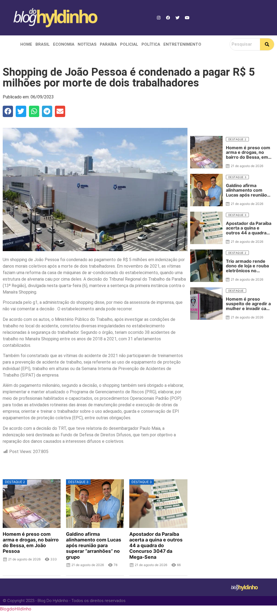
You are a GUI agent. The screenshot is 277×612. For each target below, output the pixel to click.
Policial (129, 44)
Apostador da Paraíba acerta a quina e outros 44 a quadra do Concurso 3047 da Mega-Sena (156, 545)
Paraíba (108, 44)
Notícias (87, 44)
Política (150, 44)
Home (26, 44)
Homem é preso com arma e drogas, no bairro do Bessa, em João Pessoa (31, 542)
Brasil (42, 44)
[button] (8, 111)
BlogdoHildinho (15, 608)
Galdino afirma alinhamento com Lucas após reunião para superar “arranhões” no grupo (93, 545)
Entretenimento (182, 44)
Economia (63, 44)
